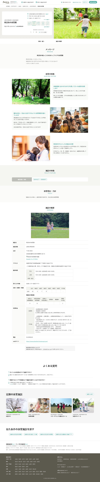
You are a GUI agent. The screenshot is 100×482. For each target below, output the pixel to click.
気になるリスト (66, 2)
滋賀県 (27, 469)
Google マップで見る (32, 259)
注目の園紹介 (60, 460)
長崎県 (23, 474)
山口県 (30, 471)
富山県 (20, 464)
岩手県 (23, 459)
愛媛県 (41, 471)
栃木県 (34, 461)
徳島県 (34, 471)
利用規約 (63, 466)
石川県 (23, 464)
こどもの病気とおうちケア (83, 459)
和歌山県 (34, 469)
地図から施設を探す (27, 2)
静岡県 (23, 466)
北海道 (16, 459)
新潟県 (16, 464)
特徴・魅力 (41, 41)
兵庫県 (20, 469)
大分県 (30, 474)
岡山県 (23, 471)
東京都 (16, 461)
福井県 (27, 464)
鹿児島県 (38, 474)
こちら (11, 384)
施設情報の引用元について (33, 347)
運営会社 (77, 466)
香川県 (37, 471)
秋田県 (30, 459)
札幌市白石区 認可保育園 (15, 434)
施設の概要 (59, 41)
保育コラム (59, 457)
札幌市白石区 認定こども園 (31, 434)
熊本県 (27, 474)
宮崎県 (34, 474)
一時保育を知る (66, 459)
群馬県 (38, 461)
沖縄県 (41, 474)
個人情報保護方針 (84, 466)
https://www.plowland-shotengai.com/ (37, 341)
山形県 (34, 459)
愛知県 (16, 466)
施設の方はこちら (77, 2)
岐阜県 (20, 466)
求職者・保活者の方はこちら (63, 472)
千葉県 (27, 461)
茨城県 (31, 461)
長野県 (34, 464)
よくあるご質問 (70, 466)
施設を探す (8, 457)
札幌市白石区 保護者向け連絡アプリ (64, 434)
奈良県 (30, 469)
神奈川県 (20, 461)
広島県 (27, 471)
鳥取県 (16, 471)
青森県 (20, 459)
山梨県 (30, 464)
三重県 (27, 466)
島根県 (20, 471)
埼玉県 (24, 461)
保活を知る (59, 459)
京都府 (23, 469)
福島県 (37, 459)
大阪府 (16, 469)
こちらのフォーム (47, 349)
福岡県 (16, 474)
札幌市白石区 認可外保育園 (46, 434)
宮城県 (27, 459)
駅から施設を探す (41, 2)
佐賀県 (20, 474)
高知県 (44, 471)
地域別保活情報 (73, 459)
